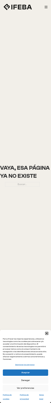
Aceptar (25, 372)
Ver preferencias (25, 388)
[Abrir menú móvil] (46, 7)
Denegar (25, 380)
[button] (46, 333)
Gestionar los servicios (25, 365)
